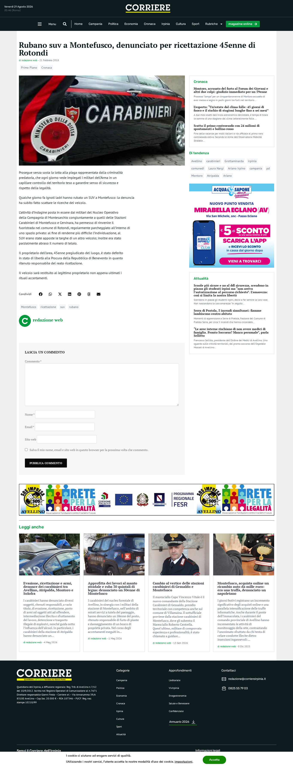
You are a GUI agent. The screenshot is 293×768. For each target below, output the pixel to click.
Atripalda (213, 175)
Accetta (214, 760)
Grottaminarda (234, 161)
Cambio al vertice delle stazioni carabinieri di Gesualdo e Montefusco (178, 586)
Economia (131, 24)
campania (256, 168)
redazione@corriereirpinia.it (247, 679)
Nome (30, 414)
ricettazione (48, 306)
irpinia (252, 161)
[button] (65, 24)
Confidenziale (176, 711)
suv (62, 306)
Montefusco (28, 306)
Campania (95, 24)
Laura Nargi (216, 168)
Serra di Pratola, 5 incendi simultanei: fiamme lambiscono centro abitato (227, 312)
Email (29, 427)
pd (268, 168)
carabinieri (213, 161)
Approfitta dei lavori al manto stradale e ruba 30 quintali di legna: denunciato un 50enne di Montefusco (114, 588)
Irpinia (166, 24)
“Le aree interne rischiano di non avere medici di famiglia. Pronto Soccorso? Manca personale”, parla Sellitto (231, 332)
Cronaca (150, 24)
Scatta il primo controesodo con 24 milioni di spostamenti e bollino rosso (227, 127)
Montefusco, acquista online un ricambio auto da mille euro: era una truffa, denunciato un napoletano (243, 588)
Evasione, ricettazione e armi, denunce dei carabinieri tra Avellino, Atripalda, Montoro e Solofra (48, 588)
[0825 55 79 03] (224, 688)
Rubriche (211, 24)
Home (78, 24)
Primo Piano (29, 67)
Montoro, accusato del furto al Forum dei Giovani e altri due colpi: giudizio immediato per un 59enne (231, 90)
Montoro (197, 175)
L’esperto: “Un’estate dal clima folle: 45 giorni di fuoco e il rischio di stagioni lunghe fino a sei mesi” (231, 108)
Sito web (30, 439)
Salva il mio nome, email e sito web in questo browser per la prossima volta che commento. (89, 450)
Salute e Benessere (179, 703)
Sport (195, 24)
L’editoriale (174, 680)
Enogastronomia (177, 695)
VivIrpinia (174, 688)
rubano (74, 306)
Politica (113, 24)
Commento (33, 361)
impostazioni (183, 762)
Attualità (121, 734)
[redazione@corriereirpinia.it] (224, 679)
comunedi (197, 168)
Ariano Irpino (236, 168)
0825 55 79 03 (238, 688)
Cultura (181, 24)
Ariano (227, 175)
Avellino (196, 161)
